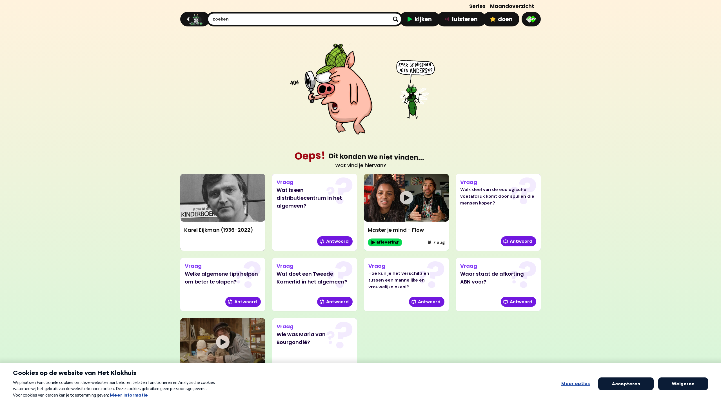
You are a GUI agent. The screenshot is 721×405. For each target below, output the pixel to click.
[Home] (194, 19)
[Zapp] (531, 19)
